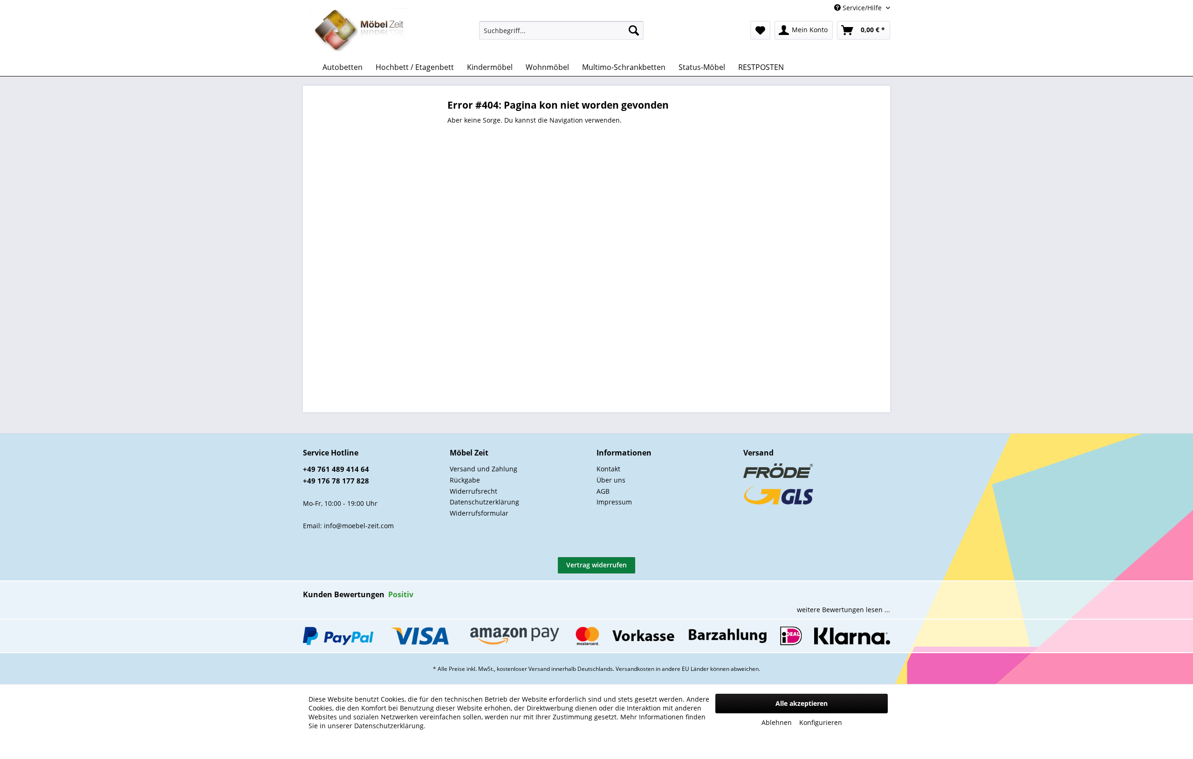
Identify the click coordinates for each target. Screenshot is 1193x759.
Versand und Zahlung (483, 468)
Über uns (610, 480)
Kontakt (608, 468)
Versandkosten (635, 669)
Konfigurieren (820, 722)
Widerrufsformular (479, 513)
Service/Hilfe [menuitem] (862, 7)
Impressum (614, 501)
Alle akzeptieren (801, 703)
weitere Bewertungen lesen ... (843, 609)
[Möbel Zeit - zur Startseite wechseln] (359, 31)
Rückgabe (465, 480)
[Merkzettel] (760, 30)
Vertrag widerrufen (596, 564)
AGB (603, 491)
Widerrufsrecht (473, 491)
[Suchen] (634, 30)
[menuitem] (561, 30)
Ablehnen (776, 722)
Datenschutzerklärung (484, 501)
